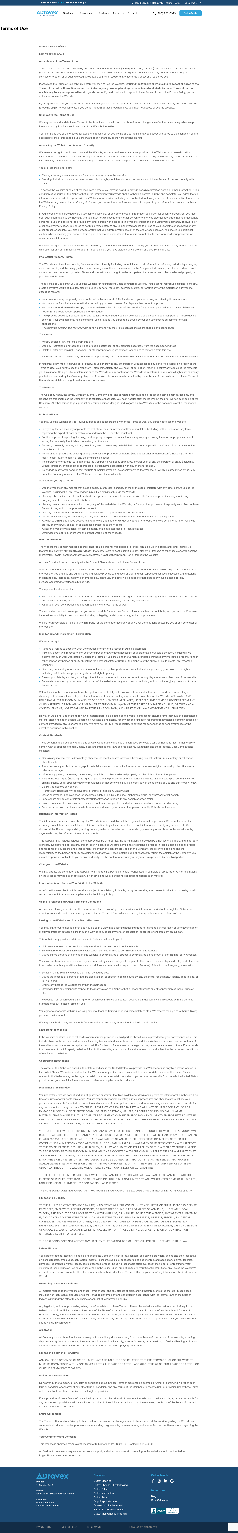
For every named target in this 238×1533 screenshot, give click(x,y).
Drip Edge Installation (106, 1501)
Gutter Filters (101, 1489)
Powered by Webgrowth (143, 1526)
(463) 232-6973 (44, 1484)
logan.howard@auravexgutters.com (55, 1493)
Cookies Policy (69, 1526)
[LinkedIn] (165, 1481)
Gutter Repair (101, 1497)
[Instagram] (159, 1481)
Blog (153, 1496)
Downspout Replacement (108, 1505)
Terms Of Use (94, 1526)
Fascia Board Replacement (109, 1509)
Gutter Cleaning (102, 1480)
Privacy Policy (43, 1526)
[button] (74, 13)
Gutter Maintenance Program (110, 1513)
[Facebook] (153, 1481)
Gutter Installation (104, 1493)
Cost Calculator (160, 1500)
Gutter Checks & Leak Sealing (111, 1485)
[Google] (172, 1481)
